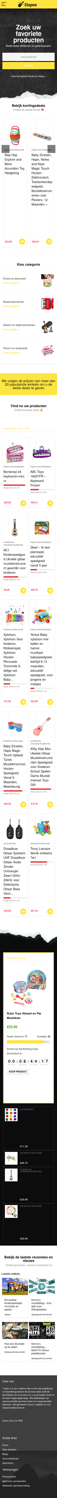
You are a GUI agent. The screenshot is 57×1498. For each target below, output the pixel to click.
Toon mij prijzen (11, 282)
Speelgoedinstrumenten (41, 1314)
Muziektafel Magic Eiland (34, 1157)
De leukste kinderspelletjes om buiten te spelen (13, 1304)
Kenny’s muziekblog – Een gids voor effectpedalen (41, 1304)
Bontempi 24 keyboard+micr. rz (14, 476)
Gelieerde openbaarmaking (16, 1485)
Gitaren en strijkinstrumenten (13, 543)
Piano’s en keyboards (15, 149)
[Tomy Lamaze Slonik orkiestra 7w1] (41, 829)
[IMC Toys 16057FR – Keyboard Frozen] (41, 452)
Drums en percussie (13, 629)
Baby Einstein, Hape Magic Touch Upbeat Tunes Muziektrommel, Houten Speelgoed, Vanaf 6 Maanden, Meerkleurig (14, 766)
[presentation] (6, 149)
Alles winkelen (9, 1449)
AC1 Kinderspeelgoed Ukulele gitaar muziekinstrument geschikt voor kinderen (14, 561)
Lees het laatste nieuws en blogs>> (28, 76)
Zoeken (28, 65)
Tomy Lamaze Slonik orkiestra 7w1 (41, 853)
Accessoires (9, 843)
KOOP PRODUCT (22, 241)
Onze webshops (10, 1458)
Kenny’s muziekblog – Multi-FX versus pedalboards (40, 1348)
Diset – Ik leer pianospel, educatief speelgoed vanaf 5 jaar (40, 556)
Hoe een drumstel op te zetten (14, 1345)
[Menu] (4, 4)
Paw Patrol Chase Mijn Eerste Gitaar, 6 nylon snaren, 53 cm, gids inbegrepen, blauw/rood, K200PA (33, 1185)
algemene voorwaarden (14, 1481)
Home (5, 1445)
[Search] (52, 4)
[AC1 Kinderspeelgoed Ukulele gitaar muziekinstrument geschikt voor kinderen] (14, 527)
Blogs (5, 1454)
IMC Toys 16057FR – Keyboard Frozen (38, 478)
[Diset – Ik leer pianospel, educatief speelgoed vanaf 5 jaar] (41, 527)
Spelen (7, 1314)
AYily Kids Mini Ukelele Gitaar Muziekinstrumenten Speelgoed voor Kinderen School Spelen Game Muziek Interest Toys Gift (41, 766)
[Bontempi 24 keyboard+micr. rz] (14, 452)
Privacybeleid (9, 1476)
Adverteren (7, 1463)
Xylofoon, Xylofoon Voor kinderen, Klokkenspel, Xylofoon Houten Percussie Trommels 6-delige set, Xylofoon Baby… (13, 657)
